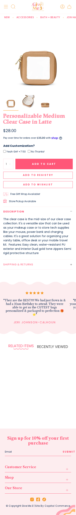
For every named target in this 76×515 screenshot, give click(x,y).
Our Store (13, 488)
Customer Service (20, 467)
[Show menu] (5, 6)
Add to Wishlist (38, 184)
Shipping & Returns (18, 264)
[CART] (69, 6)
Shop (9, 477)
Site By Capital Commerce (52, 506)
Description (13, 211)
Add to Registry (38, 175)
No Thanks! (38, 151)
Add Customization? (19, 146)
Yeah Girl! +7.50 (16, 151)
